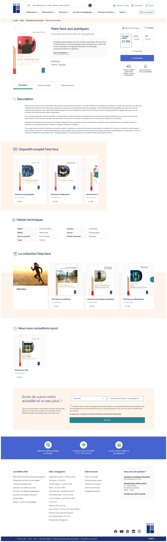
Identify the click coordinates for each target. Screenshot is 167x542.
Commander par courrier (93, 480)
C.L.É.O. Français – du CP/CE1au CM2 (62, 498)
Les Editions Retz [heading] (20, 472)
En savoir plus (74, 414)
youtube (121, 531)
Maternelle (31, 12)
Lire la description (60, 53)
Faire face (62, 64)
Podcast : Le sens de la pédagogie (24, 502)
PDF (146, 36)
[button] (30, 50)
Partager (150, 28)
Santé (122, 12)
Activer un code (122, 5)
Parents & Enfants (105, 12)
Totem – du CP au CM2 (57, 487)
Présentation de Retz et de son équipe (26, 480)
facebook (115, 531)
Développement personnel (34, 20)
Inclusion (63, 12)
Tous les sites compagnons (58, 520)
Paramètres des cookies (89, 539)
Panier (151, 5)
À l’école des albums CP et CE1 (59, 516)
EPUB (136, 36)
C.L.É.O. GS (52, 502)
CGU (35, 539)
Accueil (15, 20)
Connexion (139, 5)
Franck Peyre (55, 61)
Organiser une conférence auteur (24, 487)
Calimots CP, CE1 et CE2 (57, 505)
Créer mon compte (91, 477)
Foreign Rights (18, 498)
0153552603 (131, 485)
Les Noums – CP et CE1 (57, 480)
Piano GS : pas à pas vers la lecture (61, 513)
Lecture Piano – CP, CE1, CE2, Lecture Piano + (65, 509)
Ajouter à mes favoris (132, 28)
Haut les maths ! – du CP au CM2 (60, 484)
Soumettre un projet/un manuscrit (25, 495)
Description (23, 85)
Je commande (137, 58)
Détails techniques (67, 85)
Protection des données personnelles (65, 539)
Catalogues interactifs (92, 491)
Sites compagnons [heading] (57, 472)
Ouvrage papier (125, 37)
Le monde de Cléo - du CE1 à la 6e (61, 495)
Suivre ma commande (92, 487)
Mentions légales (45, 539)
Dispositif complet (44, 85)
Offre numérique (146, 12)
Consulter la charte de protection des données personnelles (100, 414)
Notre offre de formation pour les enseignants (29, 477)
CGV (29, 539)
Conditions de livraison (93, 484)
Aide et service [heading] (91, 472)
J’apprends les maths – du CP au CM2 (62, 477)
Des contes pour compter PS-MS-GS (61, 491)
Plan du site (22, 539)
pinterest (127, 531)
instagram (139, 531)
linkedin (133, 531)
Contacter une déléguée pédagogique (26, 491)
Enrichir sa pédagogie (82, 12)
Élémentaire (47, 12)
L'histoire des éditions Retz (22, 484)
